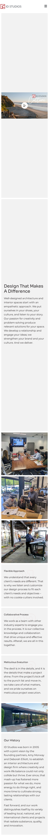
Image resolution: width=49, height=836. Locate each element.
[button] (45, 6)
